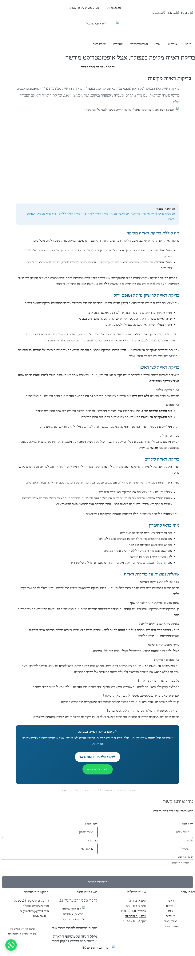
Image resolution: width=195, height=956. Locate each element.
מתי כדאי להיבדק (46, 213)
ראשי (188, 44)
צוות (157, 44)
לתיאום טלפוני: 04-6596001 (97, 757)
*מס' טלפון (91, 823)
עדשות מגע (88, 284)
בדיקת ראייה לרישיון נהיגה (125, 213)
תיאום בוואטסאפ (97, 769)
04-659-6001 (41, 916)
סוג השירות (91, 840)
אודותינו (172, 44)
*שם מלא (187, 823)
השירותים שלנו (139, 44)
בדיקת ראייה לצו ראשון (95, 213)
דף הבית (110, 67)
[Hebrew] (173, 12)
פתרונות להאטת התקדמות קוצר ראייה (109, 514)
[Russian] (158, 12)
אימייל (189, 840)
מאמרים (118, 44)
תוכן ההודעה (185, 856)
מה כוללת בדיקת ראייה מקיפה (159, 213)
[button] (11, 945)
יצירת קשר (99, 44)
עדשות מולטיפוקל (108, 284)
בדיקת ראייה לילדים (69, 213)
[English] (187, 12)
